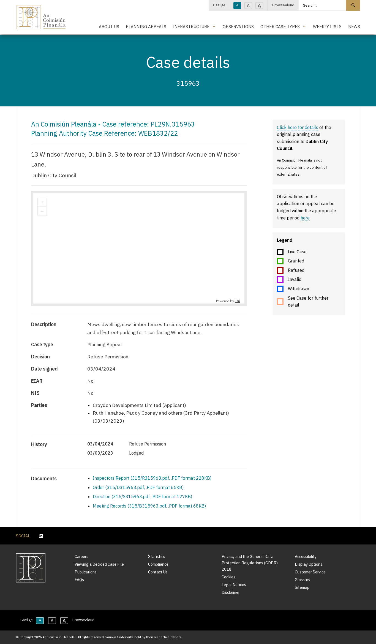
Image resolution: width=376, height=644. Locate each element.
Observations (238, 26)
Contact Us (158, 572)
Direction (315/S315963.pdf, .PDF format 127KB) (142, 496)
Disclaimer (231, 592)
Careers (81, 556)
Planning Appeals (146, 26)
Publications (86, 572)
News (354, 26)
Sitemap (302, 587)
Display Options (308, 564)
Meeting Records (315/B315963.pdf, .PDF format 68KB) (149, 506)
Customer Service (310, 572)
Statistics (156, 556)
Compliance (158, 564)
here (305, 218)
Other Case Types (280, 26)
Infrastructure (191, 26)
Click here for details (297, 127)
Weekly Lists (327, 26)
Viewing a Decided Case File (99, 564)
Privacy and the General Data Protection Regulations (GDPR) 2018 (250, 563)
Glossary (302, 579)
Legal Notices (234, 584)
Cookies (228, 576)
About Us (109, 26)
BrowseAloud (283, 5)
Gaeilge (219, 5)
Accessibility (306, 556)
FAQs (79, 579)
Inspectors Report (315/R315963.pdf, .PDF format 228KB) (152, 478)
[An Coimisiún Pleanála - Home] (41, 17)
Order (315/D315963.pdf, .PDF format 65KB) (138, 487)
